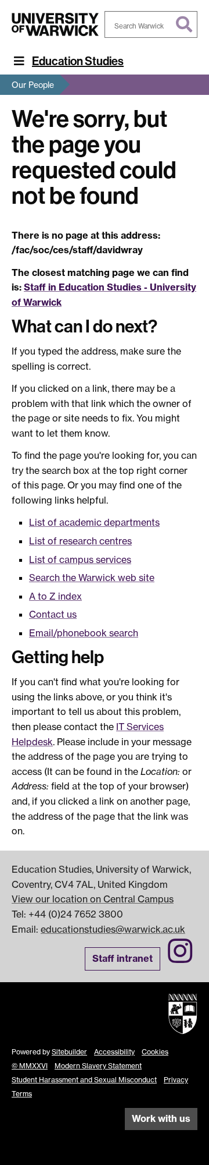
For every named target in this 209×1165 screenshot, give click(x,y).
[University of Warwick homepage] (55, 24)
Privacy (176, 1079)
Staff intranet (122, 958)
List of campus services (80, 559)
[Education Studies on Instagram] (180, 958)
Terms (22, 1093)
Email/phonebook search (83, 633)
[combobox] (151, 24)
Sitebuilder (69, 1051)
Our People (33, 85)
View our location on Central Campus (93, 899)
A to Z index (55, 596)
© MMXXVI (30, 1065)
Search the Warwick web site (91, 577)
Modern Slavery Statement (98, 1065)
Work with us (161, 1118)
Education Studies (78, 61)
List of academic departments (94, 522)
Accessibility (114, 1051)
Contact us (53, 614)
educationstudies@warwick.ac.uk (113, 929)
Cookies (155, 1051)
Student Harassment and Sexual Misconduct (84, 1079)
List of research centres (80, 541)
